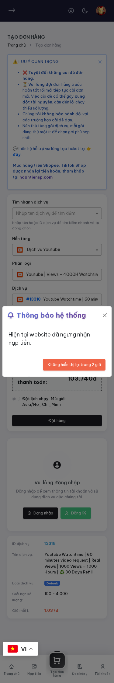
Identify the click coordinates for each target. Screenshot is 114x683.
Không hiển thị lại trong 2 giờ (74, 364)
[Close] (105, 315)
